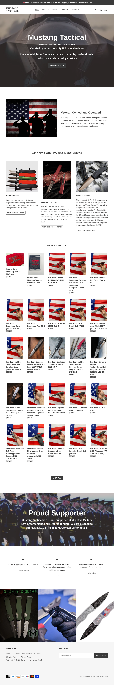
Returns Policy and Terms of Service (28, 654)
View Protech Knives (86, 230)
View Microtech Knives (52, 227)
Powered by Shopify (102, 676)
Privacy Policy (26, 657)
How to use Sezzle (36, 660)
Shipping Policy (11, 657)
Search (8, 654)
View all (57, 478)
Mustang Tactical (12, 9)
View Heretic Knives (15, 213)
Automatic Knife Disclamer (15, 660)
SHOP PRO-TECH (57, 65)
